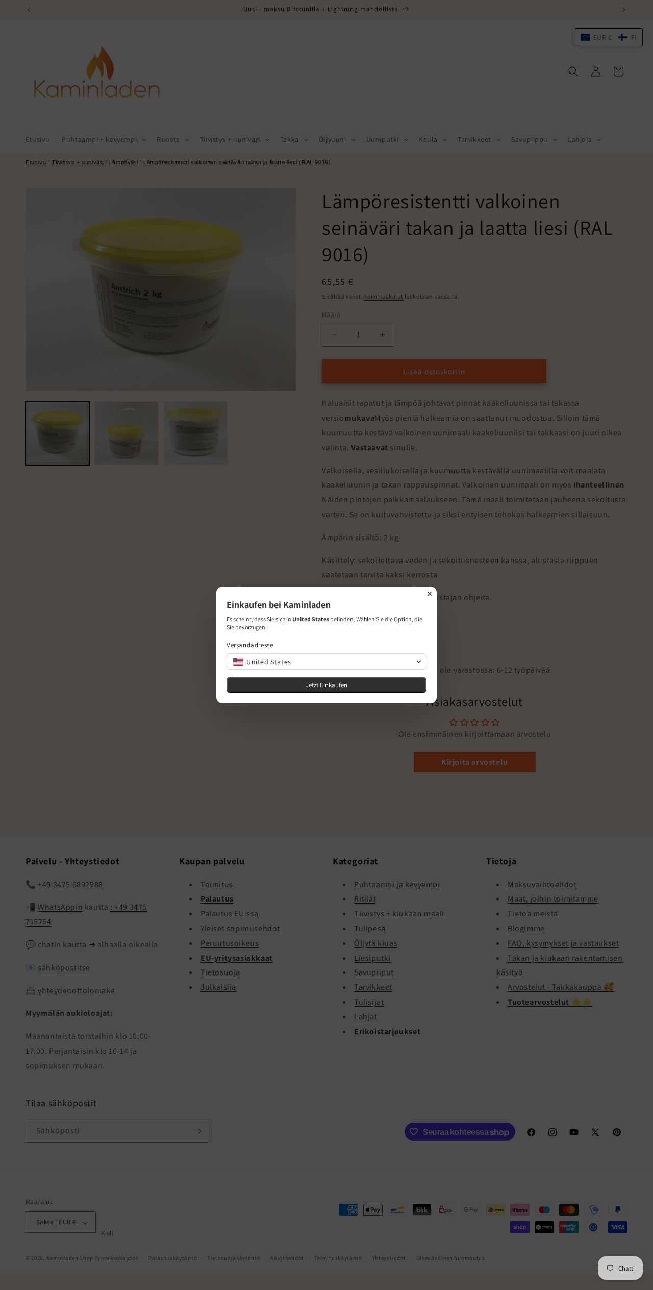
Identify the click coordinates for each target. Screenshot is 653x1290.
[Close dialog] (429, 594)
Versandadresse (250, 645)
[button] (326, 661)
